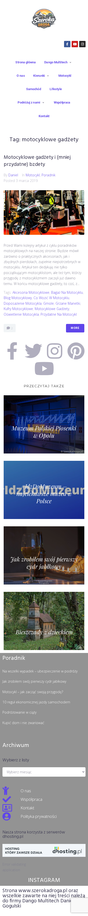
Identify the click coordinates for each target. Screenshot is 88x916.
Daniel (13, 175)
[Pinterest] (76, 351)
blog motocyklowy (18, 297)
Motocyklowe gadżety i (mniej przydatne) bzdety (37, 161)
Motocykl (33, 175)
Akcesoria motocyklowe (30, 292)
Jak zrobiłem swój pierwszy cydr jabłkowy (34, 681)
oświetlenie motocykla (21, 314)
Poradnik (48, 175)
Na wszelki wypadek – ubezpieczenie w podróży (39, 671)
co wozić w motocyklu (51, 297)
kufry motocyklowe (18, 308)
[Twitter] (33, 351)
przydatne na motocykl (59, 314)
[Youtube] (75, 44)
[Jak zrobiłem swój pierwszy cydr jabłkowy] (44, 555)
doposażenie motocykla (23, 303)
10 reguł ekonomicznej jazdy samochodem (36, 702)
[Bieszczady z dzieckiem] (44, 621)
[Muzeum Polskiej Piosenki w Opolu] (44, 424)
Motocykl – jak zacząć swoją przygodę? (32, 691)
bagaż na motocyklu (67, 292)
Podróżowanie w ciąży (19, 712)
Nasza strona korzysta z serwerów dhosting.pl (33, 834)
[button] (58, 62)
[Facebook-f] (67, 44)
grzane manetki (67, 303)
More (75, 328)
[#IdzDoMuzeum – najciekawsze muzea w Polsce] (44, 490)
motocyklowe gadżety (52, 308)
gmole (48, 303)
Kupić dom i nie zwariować (23, 722)
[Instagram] (82, 44)
